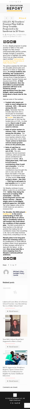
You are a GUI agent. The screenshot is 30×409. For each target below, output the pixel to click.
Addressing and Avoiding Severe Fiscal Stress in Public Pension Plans (13, 61)
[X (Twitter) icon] (12, 2)
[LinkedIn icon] (16, 2)
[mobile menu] (27, 6)
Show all (23, 18)
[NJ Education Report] (15, 8)
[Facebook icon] (10, 2)
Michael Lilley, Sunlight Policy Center (18, 273)
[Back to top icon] (15, 395)
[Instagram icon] (18, 2)
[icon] (20, 2)
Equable (10, 117)
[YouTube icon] (14, 2)
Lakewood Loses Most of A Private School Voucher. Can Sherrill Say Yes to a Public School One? (15, 304)
